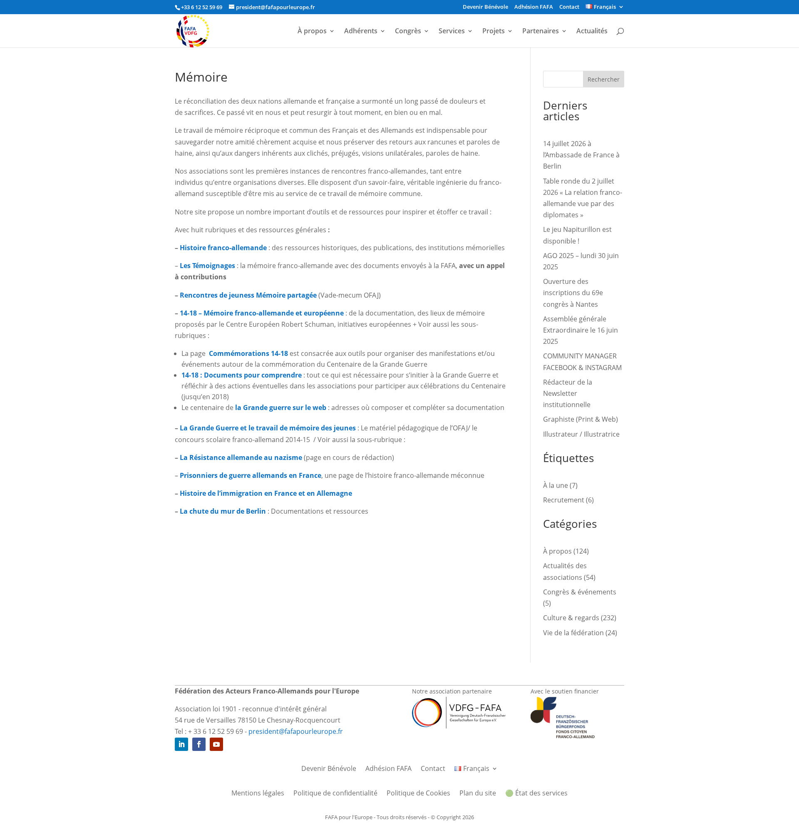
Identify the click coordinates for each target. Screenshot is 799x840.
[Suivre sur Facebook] (199, 744)
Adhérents (360, 31)
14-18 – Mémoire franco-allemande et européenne (262, 313)
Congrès (408, 31)
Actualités (592, 31)
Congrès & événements (579, 591)
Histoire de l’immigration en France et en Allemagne (266, 493)
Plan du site (477, 794)
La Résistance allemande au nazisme (241, 457)
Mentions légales (257, 794)
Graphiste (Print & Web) (580, 419)
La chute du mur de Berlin (223, 511)
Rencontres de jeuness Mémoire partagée (248, 295)
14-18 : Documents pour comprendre (241, 375)
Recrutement (563, 499)
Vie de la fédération (573, 632)
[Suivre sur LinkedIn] (181, 744)
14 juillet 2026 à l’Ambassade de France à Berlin (581, 155)
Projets (493, 31)
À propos (312, 31)
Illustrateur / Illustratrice (581, 434)
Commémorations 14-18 (248, 353)
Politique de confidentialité (335, 794)
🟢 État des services (536, 794)
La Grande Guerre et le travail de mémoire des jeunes (268, 427)
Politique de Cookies (418, 794)
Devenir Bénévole (485, 7)
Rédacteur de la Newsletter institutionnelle (567, 393)
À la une (555, 485)
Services (452, 31)
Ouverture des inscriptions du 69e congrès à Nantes (573, 292)
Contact (569, 7)
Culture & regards (571, 617)
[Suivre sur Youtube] (216, 744)
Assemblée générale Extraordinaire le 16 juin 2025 (580, 330)
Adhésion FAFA (533, 7)
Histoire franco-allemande (223, 247)
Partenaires (540, 31)
